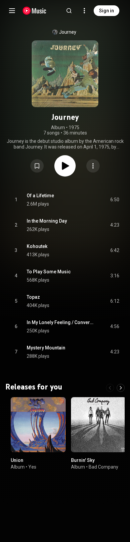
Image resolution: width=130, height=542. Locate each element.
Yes (32, 466)
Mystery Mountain (46, 347)
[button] (37, 166)
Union (17, 460)
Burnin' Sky (83, 460)
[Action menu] (93, 166)
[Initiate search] (69, 10)
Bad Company (103, 466)
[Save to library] (37, 166)
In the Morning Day (47, 221)
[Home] (34, 11)
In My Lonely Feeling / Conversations (61, 322)
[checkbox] (115, 200)
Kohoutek (37, 246)
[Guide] (12, 11)
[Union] (38, 424)
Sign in (106, 10)
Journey (67, 32)
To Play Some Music (49, 271)
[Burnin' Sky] (98, 424)
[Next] (121, 388)
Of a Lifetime (40, 195)
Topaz (33, 297)
